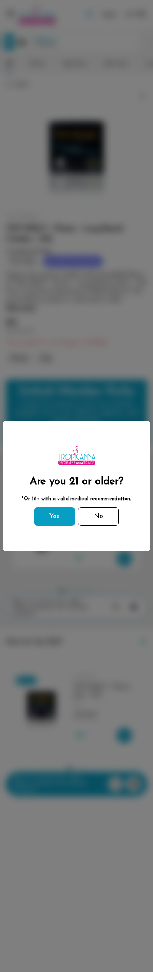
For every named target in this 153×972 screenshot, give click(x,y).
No (98, 516)
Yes (54, 516)
